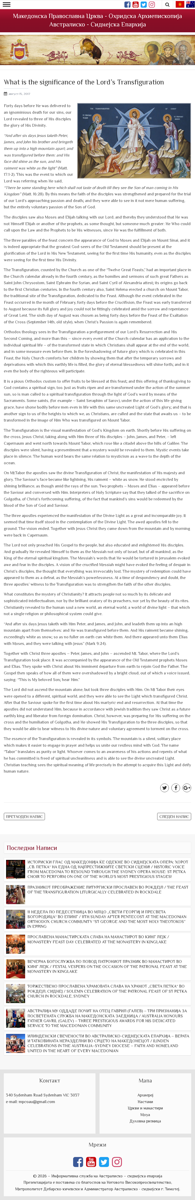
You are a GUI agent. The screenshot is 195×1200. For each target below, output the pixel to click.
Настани (145, 1102)
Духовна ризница (145, 1121)
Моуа (145, 1114)
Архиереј (145, 1095)
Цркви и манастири (145, 1108)
